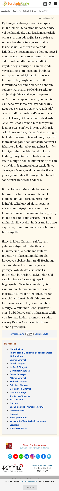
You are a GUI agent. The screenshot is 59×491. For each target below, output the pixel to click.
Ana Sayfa (5, 11)
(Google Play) (26, 447)
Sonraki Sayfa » (42, 333)
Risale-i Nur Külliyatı (21, 11)
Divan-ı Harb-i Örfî (39, 11)
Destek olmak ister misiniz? (42, 465)
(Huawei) (45, 447)
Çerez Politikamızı (29, 481)
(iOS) (36, 447)
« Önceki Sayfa (16, 333)
